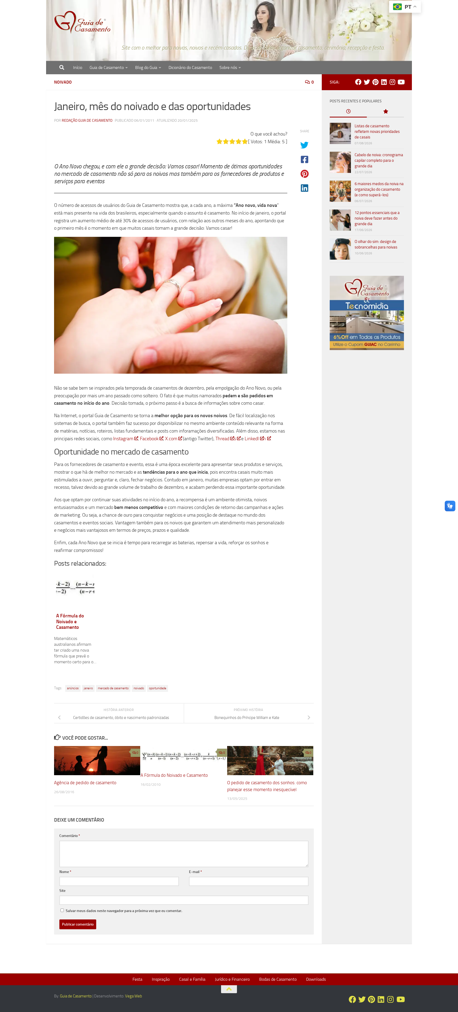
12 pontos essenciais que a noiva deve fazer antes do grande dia (377, 218)
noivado (139, 688)
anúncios (73, 688)
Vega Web (133, 996)
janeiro (88, 688)
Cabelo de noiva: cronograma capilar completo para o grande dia (379, 160)
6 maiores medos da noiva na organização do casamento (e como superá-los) (379, 189)
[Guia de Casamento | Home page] (82, 22)
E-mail (195, 872)
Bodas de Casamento (278, 979)
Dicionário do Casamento (190, 67)
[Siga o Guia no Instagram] (392, 82)
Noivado (63, 82)
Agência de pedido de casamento (85, 782)
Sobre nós (228, 67)
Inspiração (161, 979)
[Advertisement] (367, 444)
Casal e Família (192, 979)
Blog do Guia (146, 67)
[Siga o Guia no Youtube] (401, 82)
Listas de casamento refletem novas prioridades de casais (377, 131)
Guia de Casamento (107, 67)
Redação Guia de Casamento (87, 120)
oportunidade (157, 688)
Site (62, 890)
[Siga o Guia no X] (367, 82)
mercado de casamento (113, 688)
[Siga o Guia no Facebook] (358, 82)
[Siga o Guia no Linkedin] (384, 82)
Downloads (316, 979)
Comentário (69, 836)
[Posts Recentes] (348, 111)
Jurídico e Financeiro (232, 979)
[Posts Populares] (385, 111)
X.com (171, 439)
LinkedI (252, 439)
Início (77, 67)
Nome (65, 872)
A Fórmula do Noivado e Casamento (174, 775)
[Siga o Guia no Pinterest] (375, 82)
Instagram (123, 439)
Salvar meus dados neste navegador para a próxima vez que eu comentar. (124, 911)
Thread (222, 439)
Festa (137, 979)
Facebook (149, 439)
